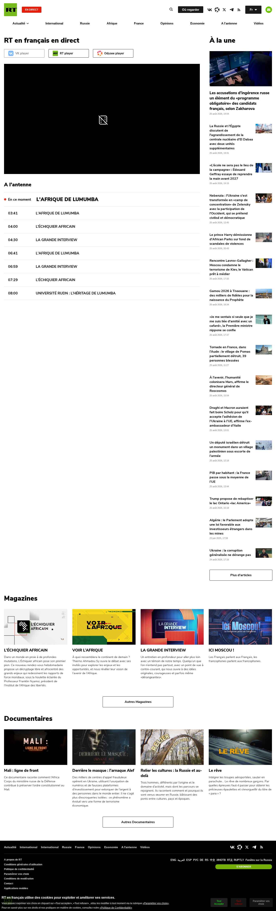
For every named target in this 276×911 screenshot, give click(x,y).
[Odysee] (217, 9)
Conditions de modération (19, 878)
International (54, 23)
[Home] (10, 9)
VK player (22, 53)
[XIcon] (224, 9)
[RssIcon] (239, 9)
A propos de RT (13, 859)
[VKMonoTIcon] (209, 9)
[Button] (268, 9)
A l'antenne (229, 23)
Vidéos (258, 23)
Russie (85, 23)
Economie (197, 23)
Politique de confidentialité (19, 869)
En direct (31, 9)
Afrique (112, 23)
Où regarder (190, 9)
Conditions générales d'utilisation (23, 864)
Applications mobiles (16, 888)
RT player (66, 53)
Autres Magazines (138, 702)
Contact (8, 883)
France (139, 23)
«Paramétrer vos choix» (156, 903)
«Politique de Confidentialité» (116, 907)
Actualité (19, 23)
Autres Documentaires (138, 822)
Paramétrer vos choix (16, 874)
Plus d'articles (241, 575)
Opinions (166, 23)
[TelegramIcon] (231, 9)
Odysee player (114, 53)
